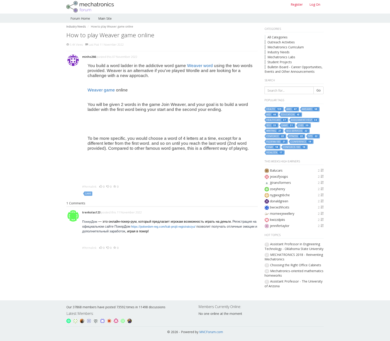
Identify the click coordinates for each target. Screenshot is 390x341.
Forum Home (80, 18)
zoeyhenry (277, 189)
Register (297, 4)
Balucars (276, 170)
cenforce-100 (294, 147)
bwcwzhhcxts (279, 207)
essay (272, 147)
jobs (303, 125)
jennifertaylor (279, 226)
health (273, 109)
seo (271, 125)
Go (318, 90)
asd (271, 114)
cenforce (275, 136)
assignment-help (304, 120)
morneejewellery (282, 213)
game (88, 193)
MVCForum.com (211, 332)
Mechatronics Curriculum (285, 47)
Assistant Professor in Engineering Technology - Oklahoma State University (294, 246)
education (290, 114)
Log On (314, 4)
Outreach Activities (281, 42)
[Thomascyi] (109, 320)
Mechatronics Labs (281, 57)
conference (300, 141)
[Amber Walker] (96, 320)
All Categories (277, 37)
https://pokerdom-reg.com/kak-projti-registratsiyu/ (163, 226)
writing (273, 131)
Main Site (105, 18)
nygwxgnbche (280, 195)
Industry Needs (278, 52)
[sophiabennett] (82, 320)
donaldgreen (279, 201)
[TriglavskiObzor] (69, 320)
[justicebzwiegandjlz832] (116, 320)
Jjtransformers (280, 182)
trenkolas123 (91, 212)
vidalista (274, 152)
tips (312, 136)
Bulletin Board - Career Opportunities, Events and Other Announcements (294, 69)
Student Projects (279, 62)
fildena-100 (275, 141)
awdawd (309, 109)
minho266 (89, 57)
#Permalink (89, 187)
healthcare (276, 120)
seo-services (296, 131)
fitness (296, 136)
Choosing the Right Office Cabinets (295, 265)
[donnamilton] (76, 320)
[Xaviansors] (89, 320)
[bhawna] (129, 320)
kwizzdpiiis (277, 219)
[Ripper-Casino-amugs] (103, 320)
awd (291, 109)
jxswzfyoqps (279, 176)
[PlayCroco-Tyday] (123, 320)
